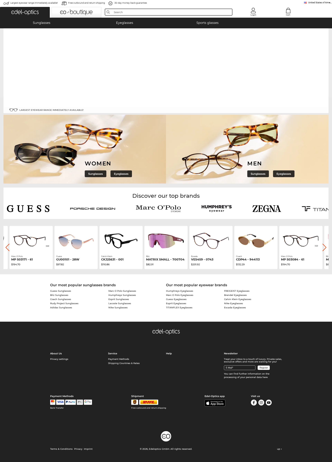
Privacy (78, 448)
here (265, 377)
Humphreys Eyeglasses (179, 291)
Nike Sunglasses (118, 307)
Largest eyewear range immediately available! (34, 3)
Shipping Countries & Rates (124, 363)
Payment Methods (118, 359)
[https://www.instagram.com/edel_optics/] (261, 403)
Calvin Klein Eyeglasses (237, 299)
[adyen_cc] (52, 402)
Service (112, 353)
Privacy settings (59, 359)
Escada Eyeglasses (235, 307)
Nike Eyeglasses (233, 303)
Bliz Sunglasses (59, 295)
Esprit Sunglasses (118, 299)
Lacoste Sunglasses (119, 303)
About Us (56, 353)
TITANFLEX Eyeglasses (179, 307)
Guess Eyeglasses (176, 299)
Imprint (88, 448)
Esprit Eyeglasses (176, 303)
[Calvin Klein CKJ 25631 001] (121, 241)
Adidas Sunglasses (61, 307)
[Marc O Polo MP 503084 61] (301, 241)
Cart (288, 15)
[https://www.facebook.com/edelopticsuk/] (254, 403)
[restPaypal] (70, 402)
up (279, 448)
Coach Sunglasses (60, 299)
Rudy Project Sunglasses (64, 303)
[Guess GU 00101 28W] (76, 241)
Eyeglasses (121, 173)
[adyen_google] (88, 402)
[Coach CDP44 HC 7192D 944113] (256, 241)
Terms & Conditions (61, 448)
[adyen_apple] (80, 402)
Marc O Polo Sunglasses (122, 291)
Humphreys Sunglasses (122, 295)
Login (253, 15)
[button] (25, 12)
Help (169, 353)
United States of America (320, 2)
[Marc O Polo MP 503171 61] (31, 241)
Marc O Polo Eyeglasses (179, 295)
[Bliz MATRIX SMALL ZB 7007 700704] (166, 241)
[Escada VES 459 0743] (211, 241)
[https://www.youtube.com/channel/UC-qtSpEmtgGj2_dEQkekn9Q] (269, 403)
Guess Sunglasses (60, 291)
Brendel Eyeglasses (235, 295)
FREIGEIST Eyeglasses (237, 291)
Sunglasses (95, 173)
